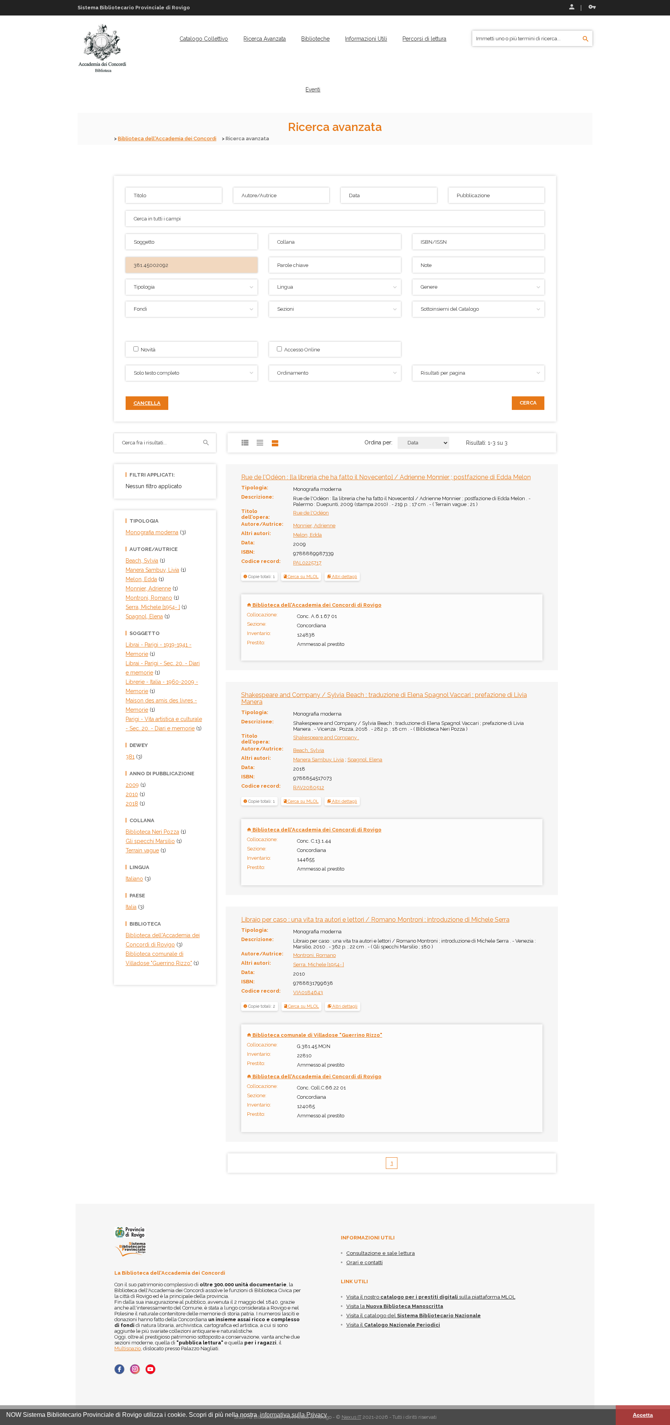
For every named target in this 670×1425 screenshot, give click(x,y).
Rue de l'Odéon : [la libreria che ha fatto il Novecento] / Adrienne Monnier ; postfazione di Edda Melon (386, 477)
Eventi (313, 89)
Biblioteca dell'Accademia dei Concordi (167, 138)
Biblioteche (315, 39)
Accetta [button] (643, 1415)
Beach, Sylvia (308, 750)
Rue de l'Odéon (311, 513)
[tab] (342, 576)
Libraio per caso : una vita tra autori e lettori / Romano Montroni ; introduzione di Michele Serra (375, 919)
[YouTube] (150, 1369)
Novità (146, 350)
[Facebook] (119, 1369)
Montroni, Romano (314, 955)
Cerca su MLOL (303, 576)
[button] (342, 576)
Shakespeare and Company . (326, 737)
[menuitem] (204, 38)
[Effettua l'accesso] (571, 7)
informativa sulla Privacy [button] (293, 1414)
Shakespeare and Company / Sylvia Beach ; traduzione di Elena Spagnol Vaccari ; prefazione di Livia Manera (384, 698)
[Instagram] (135, 1369)
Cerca (528, 403)
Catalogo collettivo (204, 39)
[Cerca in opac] (586, 39)
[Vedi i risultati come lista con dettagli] (275, 443)
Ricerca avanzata (264, 39)
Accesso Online (301, 350)
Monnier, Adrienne (314, 525)
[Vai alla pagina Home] (102, 48)
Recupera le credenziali (590, 7)
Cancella (147, 403)
